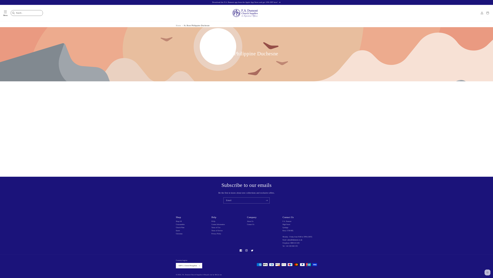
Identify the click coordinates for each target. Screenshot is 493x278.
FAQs (213, 221)
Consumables (180, 224)
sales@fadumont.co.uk (294, 240)
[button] (5, 13)
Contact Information (218, 224)
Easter (178, 231)
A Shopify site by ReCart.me (212, 274)
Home (178, 25)
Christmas (179, 234)
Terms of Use (215, 227)
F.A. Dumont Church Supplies (192, 274)
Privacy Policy (216, 234)
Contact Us (250, 224)
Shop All (179, 221)
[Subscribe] (266, 200)
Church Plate (180, 227)
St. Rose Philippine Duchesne (197, 25)
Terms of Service (217, 231)
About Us (250, 221)
